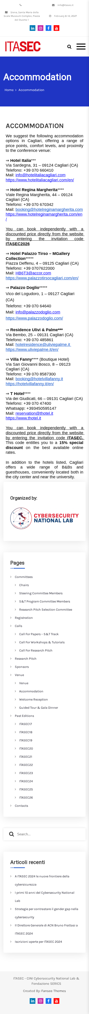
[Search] (11, 834)
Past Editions (24, 716)
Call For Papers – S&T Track (39, 634)
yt (55, 28)
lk (32, 28)
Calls (18, 626)
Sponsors (22, 667)
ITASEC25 (26, 789)
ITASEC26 (26, 797)
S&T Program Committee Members (44, 601)
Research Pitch (26, 659)
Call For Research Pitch (35, 650)
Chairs (24, 585)
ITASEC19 (25, 740)
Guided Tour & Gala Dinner (38, 708)
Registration (24, 618)
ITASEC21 (25, 757)
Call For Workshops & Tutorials (42, 642)
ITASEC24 (26, 781)
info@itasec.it (65, 5)
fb (47, 28)
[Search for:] (44, 834)
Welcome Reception (33, 699)
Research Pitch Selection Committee (45, 610)
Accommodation (31, 691)
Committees (24, 577)
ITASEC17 (25, 724)
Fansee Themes (53, 991)
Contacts (21, 806)
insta (39, 28)
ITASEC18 (25, 732)
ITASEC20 (26, 748)
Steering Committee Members (41, 593)
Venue (19, 675)
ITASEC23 (26, 773)
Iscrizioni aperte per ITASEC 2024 (38, 942)
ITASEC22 (26, 765)
